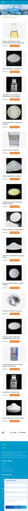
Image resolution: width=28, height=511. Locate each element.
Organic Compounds (7, 468)
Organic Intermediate (7, 471)
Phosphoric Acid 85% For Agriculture (12, 311)
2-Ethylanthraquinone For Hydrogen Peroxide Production (12, 203)
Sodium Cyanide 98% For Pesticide (12, 176)
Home (5, 17)
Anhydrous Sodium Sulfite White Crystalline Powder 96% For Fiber (11, 337)
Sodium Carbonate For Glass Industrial (13, 230)
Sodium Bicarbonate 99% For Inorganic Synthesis (13, 284)
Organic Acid (5, 466)
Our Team (4, 496)
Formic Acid (4, 477)
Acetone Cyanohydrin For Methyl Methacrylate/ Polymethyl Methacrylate (13, 42)
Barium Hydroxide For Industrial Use (12, 69)
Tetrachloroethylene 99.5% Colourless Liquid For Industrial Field (13, 365)
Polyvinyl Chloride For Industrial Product (13, 418)
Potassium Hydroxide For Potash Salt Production (12, 123)
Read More (5, 46)
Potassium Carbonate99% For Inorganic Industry (13, 256)
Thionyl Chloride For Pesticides (11, 150)
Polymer (3, 463)
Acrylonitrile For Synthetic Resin (11, 392)
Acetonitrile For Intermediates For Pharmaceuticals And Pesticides (12, 95)
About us (3, 491)
